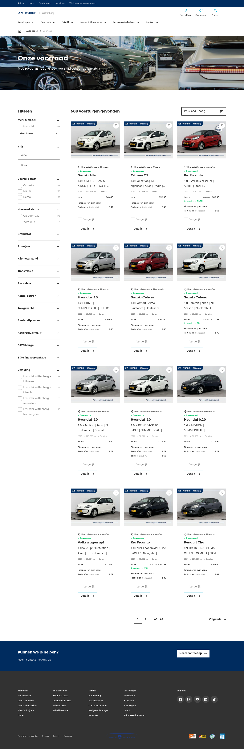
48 (155, 619)
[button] (217, 620)
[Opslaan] (116, 126)
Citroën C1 (139, 175)
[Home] (36, 13)
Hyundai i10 (88, 297)
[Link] (180, 699)
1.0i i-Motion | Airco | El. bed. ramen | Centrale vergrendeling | (93, 430)
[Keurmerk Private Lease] (222, 736)
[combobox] (39, 155)
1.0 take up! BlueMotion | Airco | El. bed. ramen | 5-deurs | (94, 553)
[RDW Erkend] (192, 736)
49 (161, 619)
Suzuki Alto (87, 175)
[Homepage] (20, 31)
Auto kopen (32, 31)
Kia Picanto (193, 175)
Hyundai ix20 (195, 419)
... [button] (150, 619)
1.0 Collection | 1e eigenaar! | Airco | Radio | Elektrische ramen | (147, 186)
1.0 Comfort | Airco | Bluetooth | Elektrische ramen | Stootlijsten (145, 308)
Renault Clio (194, 542)
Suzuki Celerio (142, 297)
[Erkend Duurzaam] (212, 736)
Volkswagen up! (91, 542)
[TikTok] (214, 699)
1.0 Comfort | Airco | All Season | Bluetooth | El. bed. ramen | (199, 308)
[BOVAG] (202, 736)
